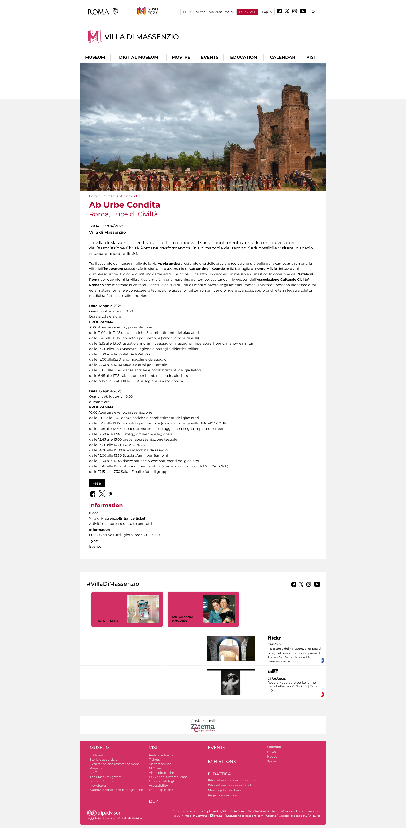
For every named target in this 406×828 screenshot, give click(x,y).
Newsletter (98, 785)
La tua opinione (161, 790)
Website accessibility (292, 815)
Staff (93, 772)
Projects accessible (222, 795)
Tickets (154, 759)
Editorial (96, 755)
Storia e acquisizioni (105, 759)
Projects (96, 768)
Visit (311, 57)
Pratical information (164, 755)
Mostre (181, 57)
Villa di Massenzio (142, 36)
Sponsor (273, 761)
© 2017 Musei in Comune (190, 815)
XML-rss (314, 815)
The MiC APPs (107, 621)
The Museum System (106, 777)
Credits (271, 815)
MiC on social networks (182, 619)
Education (243, 57)
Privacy (219, 815)
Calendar (282, 57)
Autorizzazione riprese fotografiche (116, 790)
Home (93, 196)
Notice (272, 756)
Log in (267, 12)
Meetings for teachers (224, 790)
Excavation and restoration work (114, 764)
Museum (95, 57)
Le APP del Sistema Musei (168, 777)
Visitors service (160, 764)
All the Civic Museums (212, 12)
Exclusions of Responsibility (245, 815)
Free (97, 483)
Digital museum (138, 57)
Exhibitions (222, 761)
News (271, 752)
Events (209, 57)
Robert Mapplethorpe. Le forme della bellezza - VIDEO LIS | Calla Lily (292, 686)
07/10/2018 (294, 653)
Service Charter (101, 781)
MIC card (155, 768)
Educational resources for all (229, 785)
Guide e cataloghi (162, 781)
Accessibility (158, 785)
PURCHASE (247, 12)
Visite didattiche (161, 772)
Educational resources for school (232, 780)
